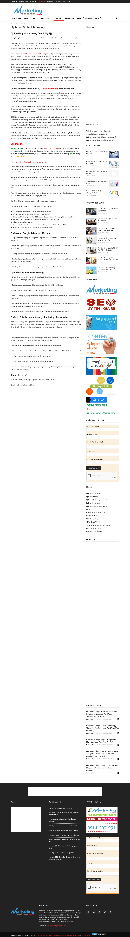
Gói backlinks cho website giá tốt (96, 134)
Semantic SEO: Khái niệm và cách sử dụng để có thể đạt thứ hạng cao (64, 858)
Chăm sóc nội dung (60, 1)
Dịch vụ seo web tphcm (93, 493)
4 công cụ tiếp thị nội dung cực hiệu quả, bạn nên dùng (64, 847)
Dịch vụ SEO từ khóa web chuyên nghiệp (49, 935)
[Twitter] (105, 912)
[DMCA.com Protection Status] (99, 935)
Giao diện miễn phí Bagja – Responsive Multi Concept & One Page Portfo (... (101, 740)
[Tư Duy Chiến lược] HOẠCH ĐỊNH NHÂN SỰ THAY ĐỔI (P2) (108, 259)
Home (12, 24)
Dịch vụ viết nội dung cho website (97, 500)
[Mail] (94, 912)
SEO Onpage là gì (92, 519)
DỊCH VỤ (41, 1)
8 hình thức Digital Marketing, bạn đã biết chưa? (64, 835)
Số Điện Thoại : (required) (94, 442)
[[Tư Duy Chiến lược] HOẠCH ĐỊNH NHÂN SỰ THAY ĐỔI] (91, 270)
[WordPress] (110, 912)
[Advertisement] (82, 10)
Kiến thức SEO (33, 1)
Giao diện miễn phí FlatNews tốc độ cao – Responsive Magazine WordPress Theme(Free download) (102, 714)
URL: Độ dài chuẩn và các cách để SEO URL (63, 826)
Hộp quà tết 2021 (86, 935)
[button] (116, 18)
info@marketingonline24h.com (56, 926)
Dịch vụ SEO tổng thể (93, 503)
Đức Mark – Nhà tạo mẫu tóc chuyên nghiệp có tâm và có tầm (64, 813)
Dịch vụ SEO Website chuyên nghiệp (29, 161)
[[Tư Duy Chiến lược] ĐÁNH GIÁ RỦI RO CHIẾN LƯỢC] (91, 250)
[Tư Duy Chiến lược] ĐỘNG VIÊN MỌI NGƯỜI (107, 239)
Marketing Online (23, 1)
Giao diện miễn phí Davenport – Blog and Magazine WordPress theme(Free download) (102, 767)
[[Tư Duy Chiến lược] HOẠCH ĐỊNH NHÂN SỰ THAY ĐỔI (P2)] (91, 260)
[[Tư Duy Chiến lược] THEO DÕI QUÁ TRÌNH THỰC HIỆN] (91, 231)
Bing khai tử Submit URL (94, 531)
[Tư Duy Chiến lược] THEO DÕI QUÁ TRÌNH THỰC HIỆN (108, 229)
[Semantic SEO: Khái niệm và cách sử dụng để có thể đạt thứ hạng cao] (114, 193)
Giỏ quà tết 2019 (91, 516)
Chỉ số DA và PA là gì (93, 522)
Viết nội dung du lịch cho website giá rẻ (98, 131)
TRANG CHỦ (14, 1)
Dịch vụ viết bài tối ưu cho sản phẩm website (100, 140)
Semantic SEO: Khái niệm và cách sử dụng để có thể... (96, 192)
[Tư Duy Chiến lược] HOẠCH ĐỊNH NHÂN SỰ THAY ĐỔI (107, 269)
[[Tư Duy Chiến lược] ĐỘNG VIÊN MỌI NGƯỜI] (91, 240)
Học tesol (89, 509)
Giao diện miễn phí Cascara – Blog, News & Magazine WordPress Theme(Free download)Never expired (102, 753)
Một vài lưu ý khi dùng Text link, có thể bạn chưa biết (64, 840)
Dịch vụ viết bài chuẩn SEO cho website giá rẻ (101, 137)
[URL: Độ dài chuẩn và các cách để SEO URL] (114, 154)
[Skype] (99, 912)
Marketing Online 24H (92, 719)
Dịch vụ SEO (50, 1)
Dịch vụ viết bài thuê (92, 497)
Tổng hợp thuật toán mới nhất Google (98, 525)
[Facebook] (88, 912)
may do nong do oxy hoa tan (95, 512)
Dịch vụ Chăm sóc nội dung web (71, 935)
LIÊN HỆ (69, 1)
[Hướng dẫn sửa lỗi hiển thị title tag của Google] (114, 164)
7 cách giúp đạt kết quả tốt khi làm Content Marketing (62, 820)
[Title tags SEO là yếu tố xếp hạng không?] (114, 183)
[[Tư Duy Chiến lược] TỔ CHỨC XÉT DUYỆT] (91, 211)
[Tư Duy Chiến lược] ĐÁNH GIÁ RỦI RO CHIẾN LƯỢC (108, 249)
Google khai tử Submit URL (95, 528)
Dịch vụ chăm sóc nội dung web (96, 506)
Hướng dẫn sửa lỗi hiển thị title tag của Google (63, 830)
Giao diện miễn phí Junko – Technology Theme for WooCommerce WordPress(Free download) (102, 728)
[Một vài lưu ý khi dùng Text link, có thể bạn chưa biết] (114, 173)
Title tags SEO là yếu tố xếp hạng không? (62, 853)
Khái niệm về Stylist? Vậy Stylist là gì (60, 808)
